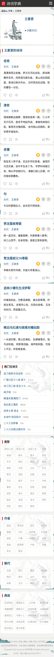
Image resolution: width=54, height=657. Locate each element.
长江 (44, 468)
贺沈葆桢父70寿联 (16, 258)
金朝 (9, 583)
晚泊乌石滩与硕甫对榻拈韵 (22, 327)
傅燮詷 (23, 405)
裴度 (9, 532)
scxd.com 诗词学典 (24, 650)
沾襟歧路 (44, 609)
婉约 (20, 506)
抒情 (32, 487)
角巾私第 (20, 628)
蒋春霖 (25, 417)
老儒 (7, 149)
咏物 (9, 455)
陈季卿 (25, 399)
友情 (20, 500)
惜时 (44, 500)
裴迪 (9, 544)
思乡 (20, 493)
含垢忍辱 (20, 622)
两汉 (20, 570)
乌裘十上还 (20, 616)
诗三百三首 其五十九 (15, 386)
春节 (20, 481)
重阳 (9, 487)
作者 (10, 11)
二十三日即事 (11, 423)
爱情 (44, 493)
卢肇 (20, 538)
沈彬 (44, 538)
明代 (32, 583)
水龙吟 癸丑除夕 (12, 417)
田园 (20, 474)
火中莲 (32, 603)
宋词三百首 (20, 449)
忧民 (9, 506)
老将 (7, 61)
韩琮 (9, 525)
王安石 (27, 374)
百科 (35, 642)
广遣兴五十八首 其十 (15, 380)
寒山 (30, 386)
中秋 (44, 481)
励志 (9, 500)
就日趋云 (8, 628)
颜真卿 (20, 544)
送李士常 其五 (11, 411)
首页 (3, 11)
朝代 (7, 563)
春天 (20, 455)
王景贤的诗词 (13, 50)
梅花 (20, 461)
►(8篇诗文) (31, 30)
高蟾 (44, 544)
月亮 (20, 468)
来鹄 (9, 538)
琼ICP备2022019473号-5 (30, 653)
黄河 (9, 474)
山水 (32, 468)
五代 (32, 577)
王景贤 (29, 19)
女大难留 (44, 622)
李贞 (9, 551)
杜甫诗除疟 (32, 622)
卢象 (32, 544)
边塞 (32, 474)
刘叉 (20, 532)
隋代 (9, 577)
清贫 (7, 105)
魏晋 (32, 570)
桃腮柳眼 (8, 609)
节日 (9, 481)
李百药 (20, 525)
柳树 (9, 468)
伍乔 (32, 525)
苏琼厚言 (8, 603)
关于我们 (41, 642)
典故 (7, 595)
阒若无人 (20, 609)
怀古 (20, 487)
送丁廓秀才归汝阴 (13, 373)
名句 (15, 642)
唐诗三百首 (8, 449)
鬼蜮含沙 (20, 603)
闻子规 (7, 392)
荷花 (32, 461)
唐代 (20, 577)
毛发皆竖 (44, 615)
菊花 (44, 461)
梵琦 (14, 392)
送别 (9, 493)
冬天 (9, 461)
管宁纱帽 (8, 622)
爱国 (44, 487)
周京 (29, 430)
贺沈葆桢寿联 (13, 223)
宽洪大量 (44, 603)
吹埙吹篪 (32, 609)
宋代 (44, 577)
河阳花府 (32, 615)
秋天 (44, 455)
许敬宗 (32, 538)
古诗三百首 (32, 449)
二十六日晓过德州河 (14, 429)
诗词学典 (14, 4)
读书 (32, 500)
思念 (32, 493)
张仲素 (32, 532)
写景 (44, 449)
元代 (6, 66)
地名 (44, 474)
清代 (44, 583)
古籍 (30, 642)
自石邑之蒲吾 (11, 404)
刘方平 (44, 525)
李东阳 (23, 411)
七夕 (32, 481)
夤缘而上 (8, 615)
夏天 (32, 455)
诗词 (10, 642)
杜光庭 (44, 532)
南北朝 (44, 570)
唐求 (20, 551)
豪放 (32, 506)
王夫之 (30, 380)
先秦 (9, 570)
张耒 (22, 423)
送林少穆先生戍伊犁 (17, 288)
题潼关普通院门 (12, 398)
